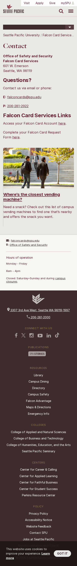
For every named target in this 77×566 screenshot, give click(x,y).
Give (52, 3)
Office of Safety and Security (28, 244)
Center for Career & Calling (38, 469)
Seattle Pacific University (21, 35)
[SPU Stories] (37, 354)
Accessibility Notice (38, 520)
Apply (40, 3)
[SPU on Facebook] (16, 335)
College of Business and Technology (38, 438)
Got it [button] (62, 553)
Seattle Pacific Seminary (38, 451)
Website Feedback (38, 526)
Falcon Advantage (38, 401)
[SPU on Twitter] (23, 335)
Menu (69, 8)
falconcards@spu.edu (24, 97)
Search (60, 8)
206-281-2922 (18, 106)
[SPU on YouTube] (40, 336)
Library (38, 375)
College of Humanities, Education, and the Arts (39, 445)
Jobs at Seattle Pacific (38, 539)
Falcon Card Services (58, 35)
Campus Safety (38, 394)
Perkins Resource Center (38, 495)
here (62, 123)
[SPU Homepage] (38, 303)
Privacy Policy (38, 513)
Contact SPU (38, 532)
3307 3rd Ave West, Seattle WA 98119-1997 (40, 310)
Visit (27, 3)
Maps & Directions (38, 407)
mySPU (66, 3)
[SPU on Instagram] (31, 335)
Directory (38, 388)
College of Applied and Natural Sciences (38, 432)
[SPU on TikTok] (57, 335)
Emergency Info (38, 413)
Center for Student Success (38, 489)
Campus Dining (39, 381)
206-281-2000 (40, 317)
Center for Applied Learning (38, 476)
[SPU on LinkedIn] (49, 335)
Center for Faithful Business (39, 482)
